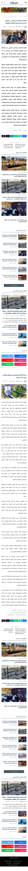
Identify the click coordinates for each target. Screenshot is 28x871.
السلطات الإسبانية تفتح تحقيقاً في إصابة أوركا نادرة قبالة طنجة (9, 334)
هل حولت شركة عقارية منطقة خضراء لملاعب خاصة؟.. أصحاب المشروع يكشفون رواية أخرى (20, 631)
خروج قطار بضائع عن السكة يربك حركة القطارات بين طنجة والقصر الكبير (14, 175)
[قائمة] (26, 2)
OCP (25, 610)
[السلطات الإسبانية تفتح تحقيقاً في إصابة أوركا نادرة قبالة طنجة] (22, 335)
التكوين (14, 610)
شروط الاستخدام (16, 863)
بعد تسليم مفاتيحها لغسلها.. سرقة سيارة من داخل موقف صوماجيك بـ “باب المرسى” (14, 198)
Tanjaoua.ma (12, 858)
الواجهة (24, 308)
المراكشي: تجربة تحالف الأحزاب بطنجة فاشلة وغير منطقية (20, 146)
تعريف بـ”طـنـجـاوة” (18, 861)
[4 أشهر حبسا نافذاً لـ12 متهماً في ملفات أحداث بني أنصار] (22, 277)
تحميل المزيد (15, 285)
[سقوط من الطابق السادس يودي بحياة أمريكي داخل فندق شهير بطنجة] (22, 327)
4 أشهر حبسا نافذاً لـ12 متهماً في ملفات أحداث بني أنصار (10, 276)
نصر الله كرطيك (11, 615)
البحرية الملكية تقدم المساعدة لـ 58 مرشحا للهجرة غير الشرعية (8, 146)
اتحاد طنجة (20, 610)
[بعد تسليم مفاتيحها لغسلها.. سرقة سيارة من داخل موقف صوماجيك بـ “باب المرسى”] (14, 186)
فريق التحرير (9, 863)
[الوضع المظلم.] (5, 2)
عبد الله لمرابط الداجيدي (21, 615)
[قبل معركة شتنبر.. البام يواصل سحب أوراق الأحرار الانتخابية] (14, 209)
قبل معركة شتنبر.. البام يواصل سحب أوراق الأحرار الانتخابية (15, 221)
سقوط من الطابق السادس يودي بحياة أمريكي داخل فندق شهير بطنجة (10, 327)
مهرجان (15, 130)
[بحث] (2, 2)
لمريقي (20, 130)
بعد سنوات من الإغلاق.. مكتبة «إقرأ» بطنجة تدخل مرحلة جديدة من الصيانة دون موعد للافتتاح (9, 268)
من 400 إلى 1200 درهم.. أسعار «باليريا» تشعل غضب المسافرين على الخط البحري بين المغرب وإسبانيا (9, 261)
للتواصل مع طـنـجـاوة (13, 865)
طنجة (24, 130)
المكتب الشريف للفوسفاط (20, 612)
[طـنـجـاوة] (14, 2)
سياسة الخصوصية (8, 861)
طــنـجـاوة (18, 26)
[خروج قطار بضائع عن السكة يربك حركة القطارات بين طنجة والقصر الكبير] (14, 163)
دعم (12, 612)
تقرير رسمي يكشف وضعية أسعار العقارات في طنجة (8, 630)
